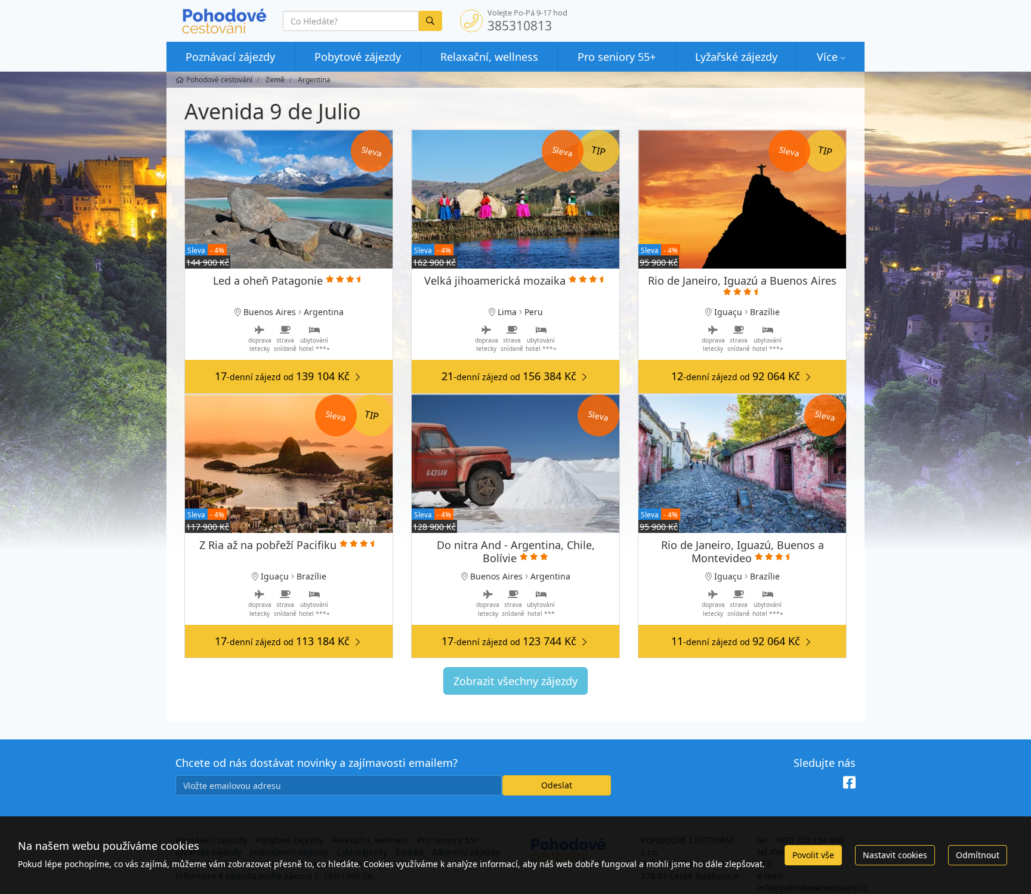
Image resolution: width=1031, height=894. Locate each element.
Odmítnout (977, 855)
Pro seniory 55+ (617, 57)
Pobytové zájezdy (357, 57)
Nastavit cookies (895, 855)
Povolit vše (813, 855)
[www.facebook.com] (849, 783)
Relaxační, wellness (489, 57)
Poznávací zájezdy (230, 57)
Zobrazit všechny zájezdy (515, 681)
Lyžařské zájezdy (736, 57)
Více (827, 57)
